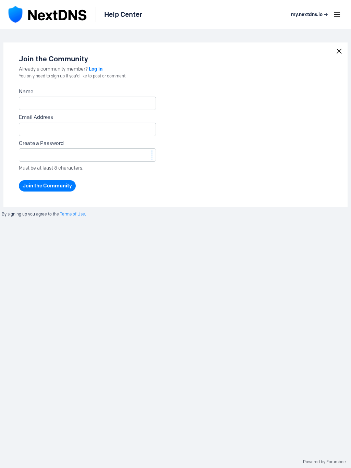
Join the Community (47, 186)
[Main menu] (337, 14)
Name (26, 91)
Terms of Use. (73, 214)
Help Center (123, 14)
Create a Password (41, 143)
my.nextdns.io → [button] (309, 14)
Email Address (36, 117)
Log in (95, 69)
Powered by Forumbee (324, 461)
